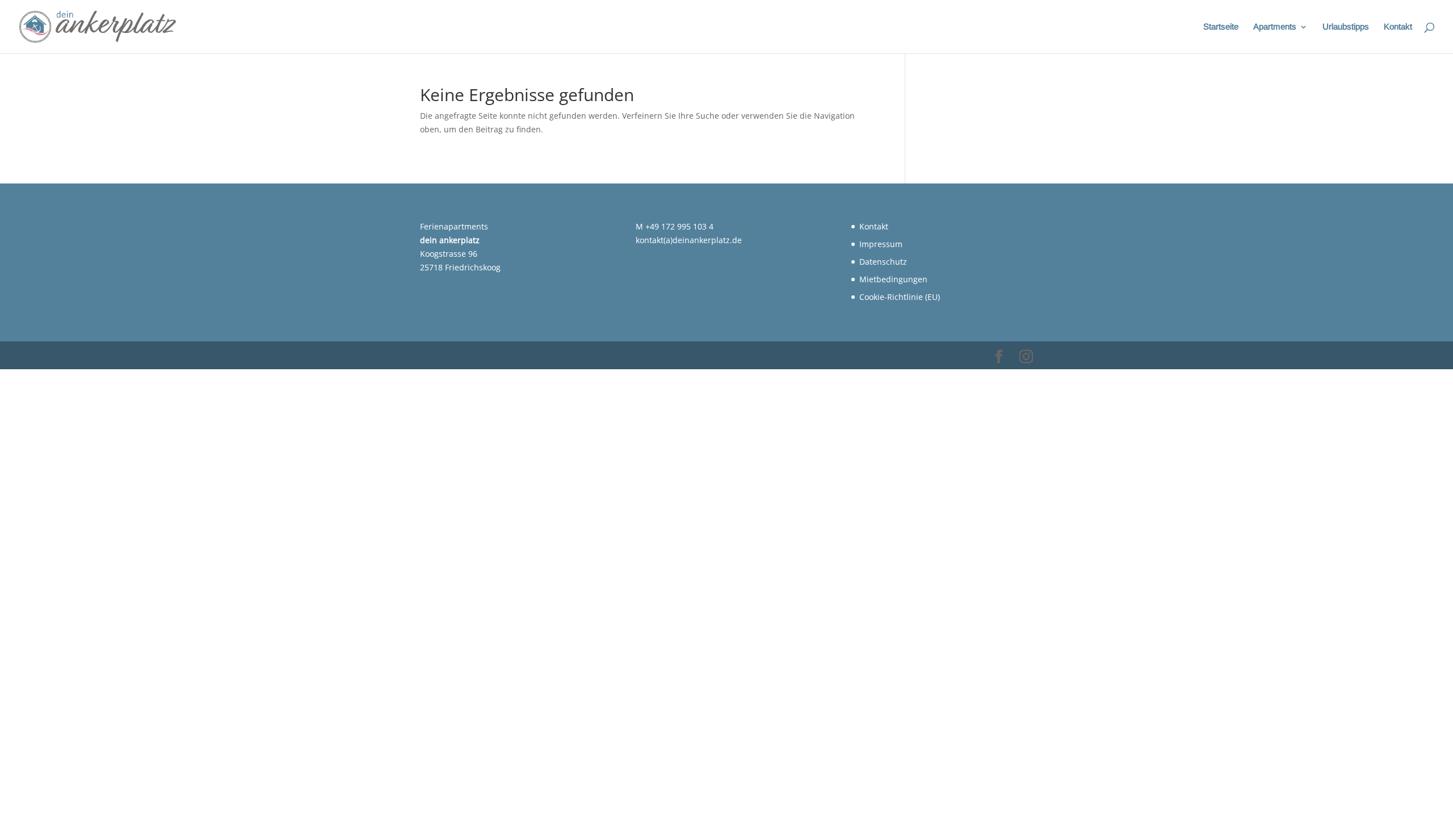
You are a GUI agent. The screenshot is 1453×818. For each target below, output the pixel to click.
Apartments (1274, 27)
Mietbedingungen (893, 279)
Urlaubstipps (1345, 27)
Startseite (1220, 27)
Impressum (880, 244)
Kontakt (1398, 27)
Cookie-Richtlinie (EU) (899, 296)
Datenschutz (883, 261)
